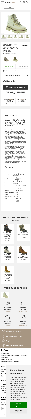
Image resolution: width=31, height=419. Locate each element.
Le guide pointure (23, 66)
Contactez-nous (5, 353)
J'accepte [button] (18, 403)
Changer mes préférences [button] (18, 411)
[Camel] (15, 59)
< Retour (8, 7)
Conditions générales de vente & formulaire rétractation (14, 356)
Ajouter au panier (17, 87)
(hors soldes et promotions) (9, 101)
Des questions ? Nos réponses (10, 361)
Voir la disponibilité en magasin (15, 93)
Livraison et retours (6, 359)
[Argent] (6, 59)
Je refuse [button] (18, 406)
